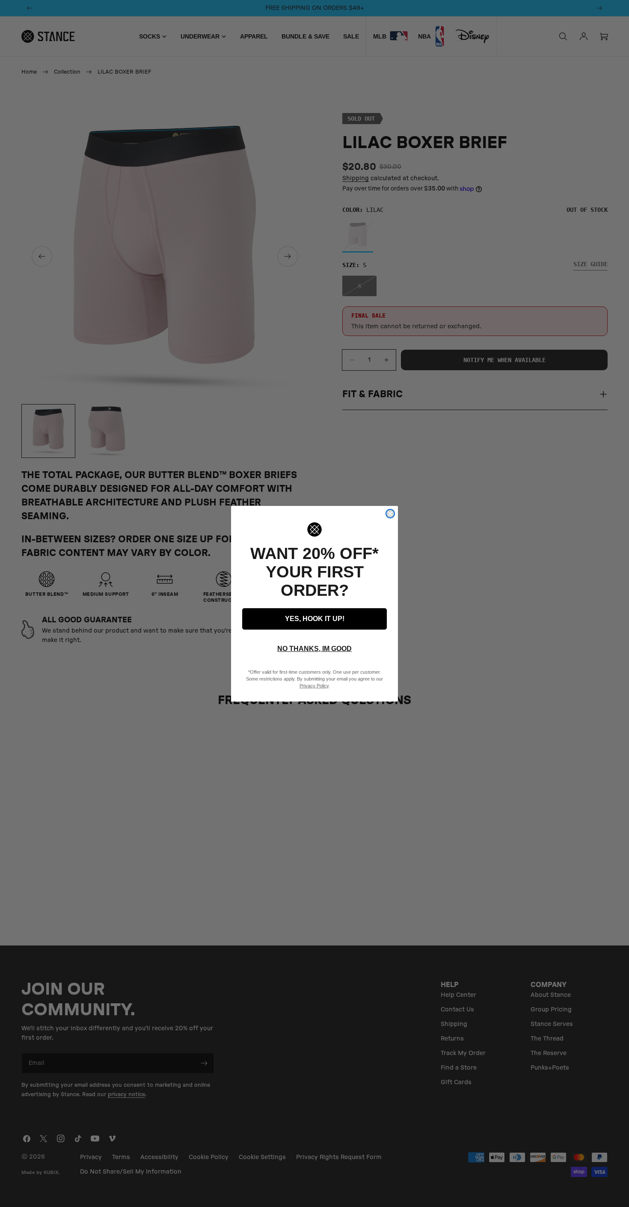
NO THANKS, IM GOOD (314, 648)
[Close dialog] (390, 513)
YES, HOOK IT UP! (314, 618)
